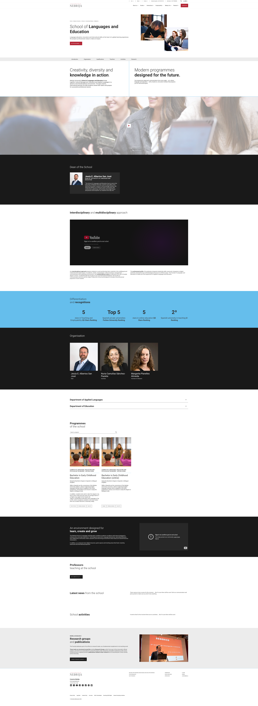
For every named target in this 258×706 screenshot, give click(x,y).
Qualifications (100, 59)
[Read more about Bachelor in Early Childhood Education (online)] (116, 452)
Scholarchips (168, 674)
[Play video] (129, 126)
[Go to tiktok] (86, 685)
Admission (167, 672)
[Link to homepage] (76, 5)
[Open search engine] (181, 1)
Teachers (112, 59)
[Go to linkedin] (71, 685)
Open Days (167, 675)
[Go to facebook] (80, 685)
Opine (183, 674)
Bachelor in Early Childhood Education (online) (115, 476)
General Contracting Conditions (119, 695)
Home (71, 21)
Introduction (74, 59)
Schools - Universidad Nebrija (87, 21)
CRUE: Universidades (98, 695)
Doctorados (132, 675)
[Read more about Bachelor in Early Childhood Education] (84, 452)
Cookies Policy (84, 695)
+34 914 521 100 (74, 683)
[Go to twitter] (74, 685)
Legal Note (78, 695)
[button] (132, 1)
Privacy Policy (72, 695)
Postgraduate (132, 674)
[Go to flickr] (89, 685)
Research (133, 59)
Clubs (183, 672)
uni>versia (91, 695)
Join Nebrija (185, 675)
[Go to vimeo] (92, 685)
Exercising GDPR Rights (107, 695)
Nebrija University (76, 21)
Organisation (87, 59)
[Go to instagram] (83, 685)
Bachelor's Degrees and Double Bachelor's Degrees (142, 672)
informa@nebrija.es (74, 681)
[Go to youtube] (77, 685)
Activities (123, 59)
